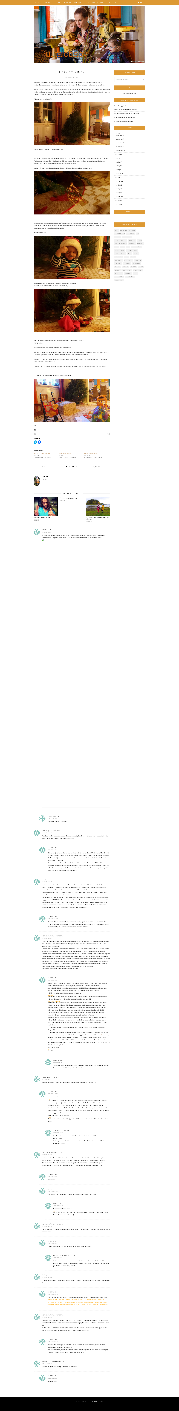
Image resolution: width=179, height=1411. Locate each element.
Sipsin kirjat (49, 2)
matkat (136, 253)
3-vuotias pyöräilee (121, 106)
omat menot (128, 260)
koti (128, 247)
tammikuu (120, 150)
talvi (135, 273)
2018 (119, 181)
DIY (138, 233)
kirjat (123, 247)
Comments (46, 467)
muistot (133, 256)
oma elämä (118, 260)
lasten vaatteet (120, 253)
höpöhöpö (132, 240)
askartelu (123, 230)
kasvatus (132, 243)
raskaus (125, 266)
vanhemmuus (119, 276)
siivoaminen (127, 270)
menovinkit (119, 256)
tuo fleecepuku (103, 1035)
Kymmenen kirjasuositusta (123, 121)
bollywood (130, 233)
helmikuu (120, 147)
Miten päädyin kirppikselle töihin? (126, 110)
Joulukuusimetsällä (90, 453)
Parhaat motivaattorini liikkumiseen (126, 113)
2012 (119, 204)
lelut (129, 253)
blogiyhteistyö (120, 233)
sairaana (118, 270)
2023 (119, 162)
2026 (118, 133)
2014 (119, 196)
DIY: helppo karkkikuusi (42, 453)
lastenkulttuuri (132, 250)
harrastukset (127, 237)
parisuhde (138, 260)
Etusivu (37, 2)
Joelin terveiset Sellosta (42, 518)
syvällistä (128, 273)
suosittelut (119, 273)
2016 (119, 189)
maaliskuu (120, 143)
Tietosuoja (112, 2)
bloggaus (132, 230)
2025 (119, 154)
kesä (116, 247)
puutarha (118, 263)
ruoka (141, 266)
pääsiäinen (136, 263)
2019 (119, 177)
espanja (117, 237)
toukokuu (120, 135)
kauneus (140, 243)
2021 (119, 170)
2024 (119, 158)
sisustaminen (138, 270)
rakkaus (117, 266)
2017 (119, 185)
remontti (133, 266)
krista (98, 467)
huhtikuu (120, 139)
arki (116, 230)
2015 (119, 193)
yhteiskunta (119, 280)
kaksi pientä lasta (121, 243)
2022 (119, 166)
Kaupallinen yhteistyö (94, 2)
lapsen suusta (119, 250)
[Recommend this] (35, 430)
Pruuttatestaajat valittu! (68, 498)
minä (126, 256)
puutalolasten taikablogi (69, 2)
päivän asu (127, 263)
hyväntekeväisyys (120, 240)
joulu (140, 240)
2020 (119, 173)
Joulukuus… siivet (65, 453)
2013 (119, 200)
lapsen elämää (136, 247)
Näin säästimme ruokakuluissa (124, 117)
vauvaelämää (130, 276)
